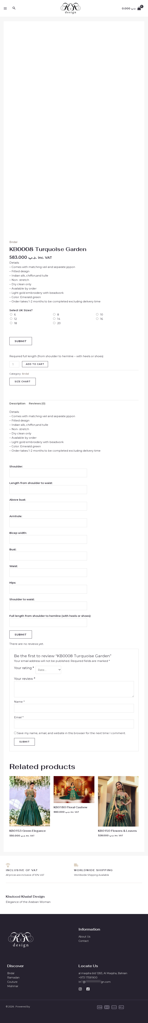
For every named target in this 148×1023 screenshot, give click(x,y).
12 (15, 319)
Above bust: (17, 499)
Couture (12, 981)
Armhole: (15, 516)
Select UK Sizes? (21, 310)
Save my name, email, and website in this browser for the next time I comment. (71, 733)
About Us (84, 936)
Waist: (13, 566)
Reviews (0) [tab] (37, 403)
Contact (84, 941)
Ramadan (13, 977)
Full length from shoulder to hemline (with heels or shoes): (50, 616)
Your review (24, 679)
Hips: (12, 582)
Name (19, 701)
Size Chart (23, 381)
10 (101, 314)
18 (15, 323)
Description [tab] (17, 403)
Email (19, 717)
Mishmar (12, 986)
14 (58, 319)
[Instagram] (80, 989)
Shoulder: (16, 466)
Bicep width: (18, 533)
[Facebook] (88, 989)
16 (101, 319)
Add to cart (35, 364)
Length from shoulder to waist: (31, 483)
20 (59, 323)
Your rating (24, 668)
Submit (21, 341)
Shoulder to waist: (21, 599)
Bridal (13, 242)
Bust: (12, 549)
